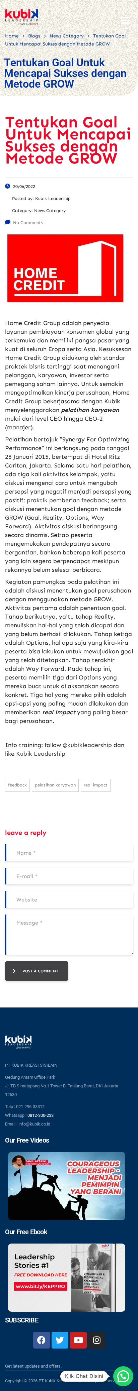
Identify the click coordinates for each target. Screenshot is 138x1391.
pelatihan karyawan (55, 784)
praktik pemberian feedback (67, 500)
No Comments (28, 222)
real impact (96, 784)
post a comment (40, 971)
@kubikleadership (87, 745)
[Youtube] (78, 1340)
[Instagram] (96, 1340)
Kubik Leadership (40, 753)
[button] (123, 1376)
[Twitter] (60, 1340)
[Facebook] (41, 1340)
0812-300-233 (40, 1115)
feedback (17, 784)
